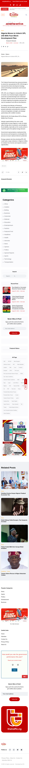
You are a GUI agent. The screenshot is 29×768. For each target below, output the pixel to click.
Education (7, 222)
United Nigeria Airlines (13, 407)
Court (15, 367)
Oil (4, 388)
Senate (16, 395)
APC (14, 364)
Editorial (6, 219)
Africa (6, 204)
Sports (6, 256)
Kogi (4, 382)
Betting (6, 210)
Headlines (7, 234)
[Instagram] (13, 749)
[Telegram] (21, 749)
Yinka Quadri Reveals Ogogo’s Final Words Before (18, 298)
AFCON (9, 361)
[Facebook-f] (9, 749)
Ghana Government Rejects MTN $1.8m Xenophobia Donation (17, 9)
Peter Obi (14, 388)
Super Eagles (14, 401)
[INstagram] (17, 5)
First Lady (17, 370)
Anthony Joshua (7, 364)
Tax (21, 404)
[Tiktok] (20, 5)
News (7, 54)
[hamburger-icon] (3, 15)
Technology (7, 259)
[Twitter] (13, 5)
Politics (6, 250)
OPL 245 (21, 43)
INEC (18, 379)
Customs (20, 367)
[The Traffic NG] (14, 744)
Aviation (6, 207)
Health (6, 237)
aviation (5, 367)
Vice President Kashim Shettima (10, 410)
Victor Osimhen (7, 413)
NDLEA (22, 382)
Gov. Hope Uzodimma (8, 376)
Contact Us (4, 639)
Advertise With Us (7, 760)
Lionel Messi (15, 382)
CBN (10, 367)
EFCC (11, 370)
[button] (26, 15)
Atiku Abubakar (20, 364)
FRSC (21, 373)
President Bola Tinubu (8, 395)
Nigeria (5, 385)
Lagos (9, 382)
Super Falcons (7, 404)
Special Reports (9, 253)
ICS (23, 764)
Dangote (5, 370)
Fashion (6, 228)
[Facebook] (10, 5)
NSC (10, 385)
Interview (7, 240)
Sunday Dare (6, 401)
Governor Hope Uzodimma (9, 379)
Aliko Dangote (17, 361)
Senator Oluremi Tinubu (9, 398)
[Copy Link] (7, 46)
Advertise (3, 636)
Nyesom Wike (16, 385)
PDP (8, 388)
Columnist (7, 216)
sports (17, 398)
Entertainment (8, 225)
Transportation (8, 262)
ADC (5, 361)
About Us (3, 644)
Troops (5, 407)
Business (7, 213)
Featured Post (8, 231)
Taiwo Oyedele (15, 404)
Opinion (6, 247)
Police (19, 388)
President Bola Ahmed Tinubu (10, 392)
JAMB (23, 379)
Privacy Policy (5, 642)
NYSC (23, 385)
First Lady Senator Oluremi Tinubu (11, 373)
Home (2, 54)
